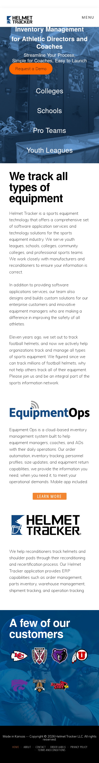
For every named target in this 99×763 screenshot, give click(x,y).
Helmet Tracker (20, 20)
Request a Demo (31, 68)
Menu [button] (88, 17)
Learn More (49, 496)
